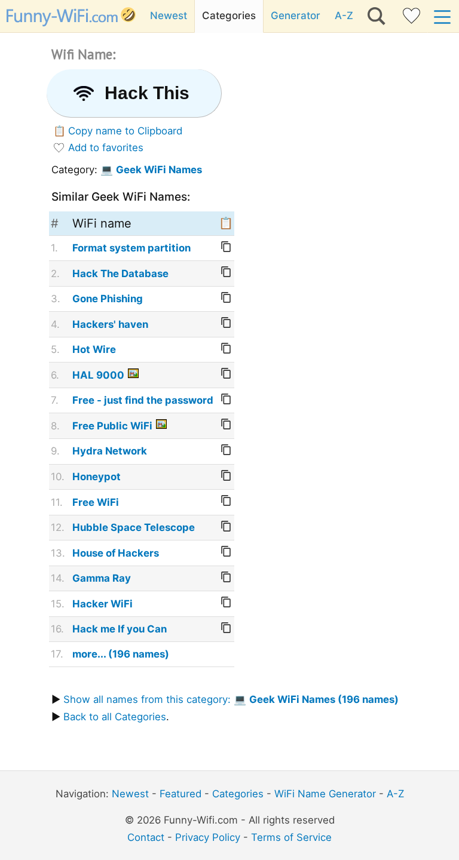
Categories (229, 16)
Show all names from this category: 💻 (231, 699)
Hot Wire (94, 349)
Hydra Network (109, 451)
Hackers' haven (110, 324)
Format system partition (131, 248)
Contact (145, 837)
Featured (180, 794)
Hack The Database (120, 274)
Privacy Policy (207, 837)
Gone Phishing (107, 299)
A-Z (344, 16)
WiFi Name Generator (325, 794)
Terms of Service (291, 837)
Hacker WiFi (102, 604)
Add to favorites (105, 147)
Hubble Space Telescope (133, 527)
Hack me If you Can (119, 629)
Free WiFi (95, 502)
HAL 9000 (98, 375)
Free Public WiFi (112, 426)
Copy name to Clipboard (125, 131)
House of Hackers (115, 553)
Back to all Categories (114, 717)
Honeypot (96, 477)
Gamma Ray (101, 578)
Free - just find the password (142, 400)
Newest (168, 16)
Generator (295, 16)
